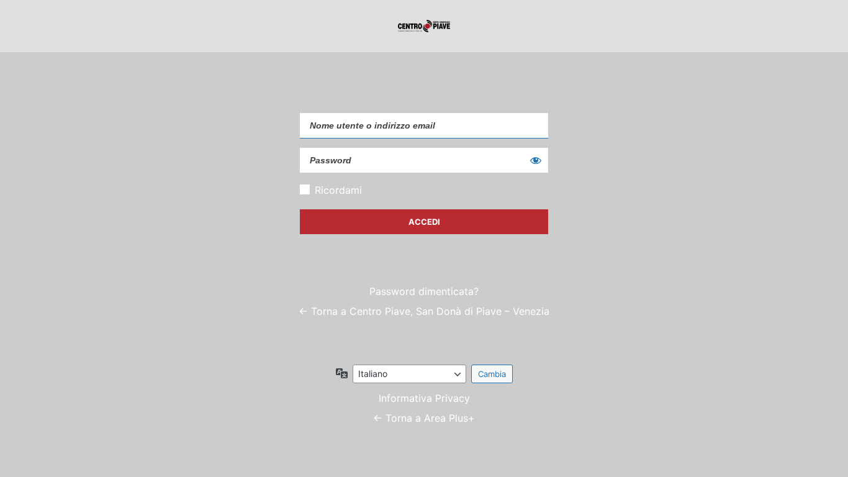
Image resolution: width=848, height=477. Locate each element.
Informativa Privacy (424, 398)
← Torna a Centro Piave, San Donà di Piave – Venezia (424, 311)
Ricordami (338, 190)
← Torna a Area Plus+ (424, 418)
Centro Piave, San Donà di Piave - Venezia (424, 26)
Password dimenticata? (424, 291)
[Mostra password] (535, 160)
